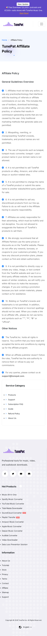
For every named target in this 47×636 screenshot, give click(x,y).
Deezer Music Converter (12, 531)
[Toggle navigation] (41, 24)
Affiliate (5, 588)
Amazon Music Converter (13, 522)
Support (11, 400)
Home (4, 40)
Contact (5, 583)
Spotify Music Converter (12, 499)
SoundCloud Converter (12, 513)
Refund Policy (14, 413)
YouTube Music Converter (13, 504)
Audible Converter (9, 535)
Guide (10, 409)
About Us (12, 418)
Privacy (5, 574)
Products (12, 395)
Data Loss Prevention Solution (15, 544)
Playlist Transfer (9, 517)
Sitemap (5, 592)
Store (4, 570)
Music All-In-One (9, 495)
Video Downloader (10, 540)
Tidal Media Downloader (12, 508)
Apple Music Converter (11, 526)
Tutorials (5, 565)
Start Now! (24, 13)
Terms (4, 579)
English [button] (26, 627)
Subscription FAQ (15, 404)
